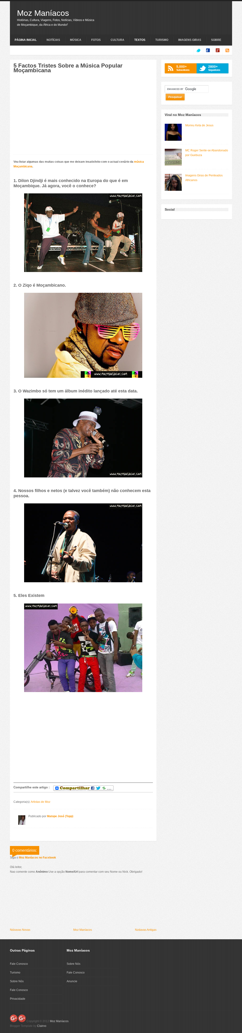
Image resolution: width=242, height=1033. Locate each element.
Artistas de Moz (40, 801)
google (217, 50)
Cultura (117, 40)
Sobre (216, 40)
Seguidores (214, 68)
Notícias (53, 40)
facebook (208, 50)
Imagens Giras (189, 40)
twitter (198, 50)
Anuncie (72, 981)
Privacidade (17, 998)
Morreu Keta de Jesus (199, 125)
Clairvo (41, 1026)
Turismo (161, 40)
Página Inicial (26, 40)
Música (75, 40)
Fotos (96, 40)
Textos (139, 40)
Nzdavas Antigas (145, 929)
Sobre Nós (17, 981)
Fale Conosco (19, 963)
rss (227, 50)
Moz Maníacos (43, 13)
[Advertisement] (53, 116)
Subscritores (182, 68)
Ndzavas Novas (20, 929)
